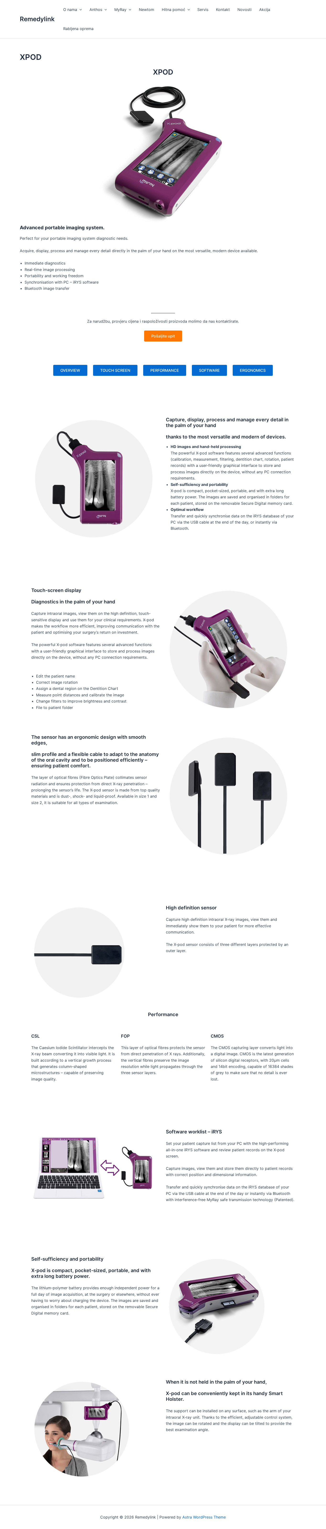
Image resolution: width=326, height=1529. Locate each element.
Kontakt (223, 9)
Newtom (146, 9)
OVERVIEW (70, 370)
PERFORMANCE (164, 370)
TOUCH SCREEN (115, 370)
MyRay (120, 9)
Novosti (244, 9)
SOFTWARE (209, 370)
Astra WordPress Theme (204, 1517)
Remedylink (37, 19)
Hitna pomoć (173, 9)
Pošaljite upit (163, 336)
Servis (202, 9)
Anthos (95, 9)
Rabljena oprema (78, 28)
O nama (70, 9)
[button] (79, 9)
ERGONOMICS (253, 370)
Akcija (264, 9)
